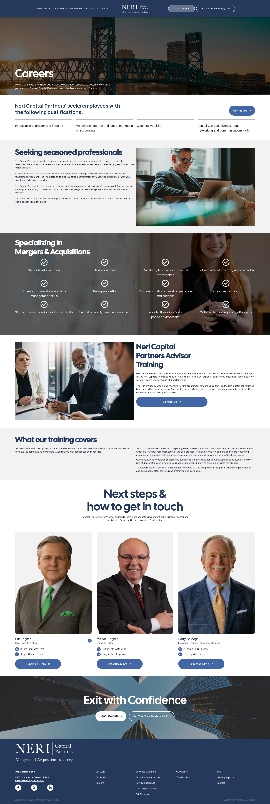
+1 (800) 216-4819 (29, 649)
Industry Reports (225, 777)
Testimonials (183, 777)
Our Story (100, 771)
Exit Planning (142, 794)
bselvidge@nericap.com (195, 654)
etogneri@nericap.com (31, 654)
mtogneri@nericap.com (113, 654)
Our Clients (182, 771)
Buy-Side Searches (145, 782)
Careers (100, 782)
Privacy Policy (52, 799)
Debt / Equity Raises (146, 788)
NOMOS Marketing (245, 799)
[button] (42, 8)
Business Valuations (146, 771)
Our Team (101, 777)
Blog (219, 771)
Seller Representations (148, 777)
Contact (221, 782)
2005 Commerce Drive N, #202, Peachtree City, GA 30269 (32, 779)
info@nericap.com (25, 771)
